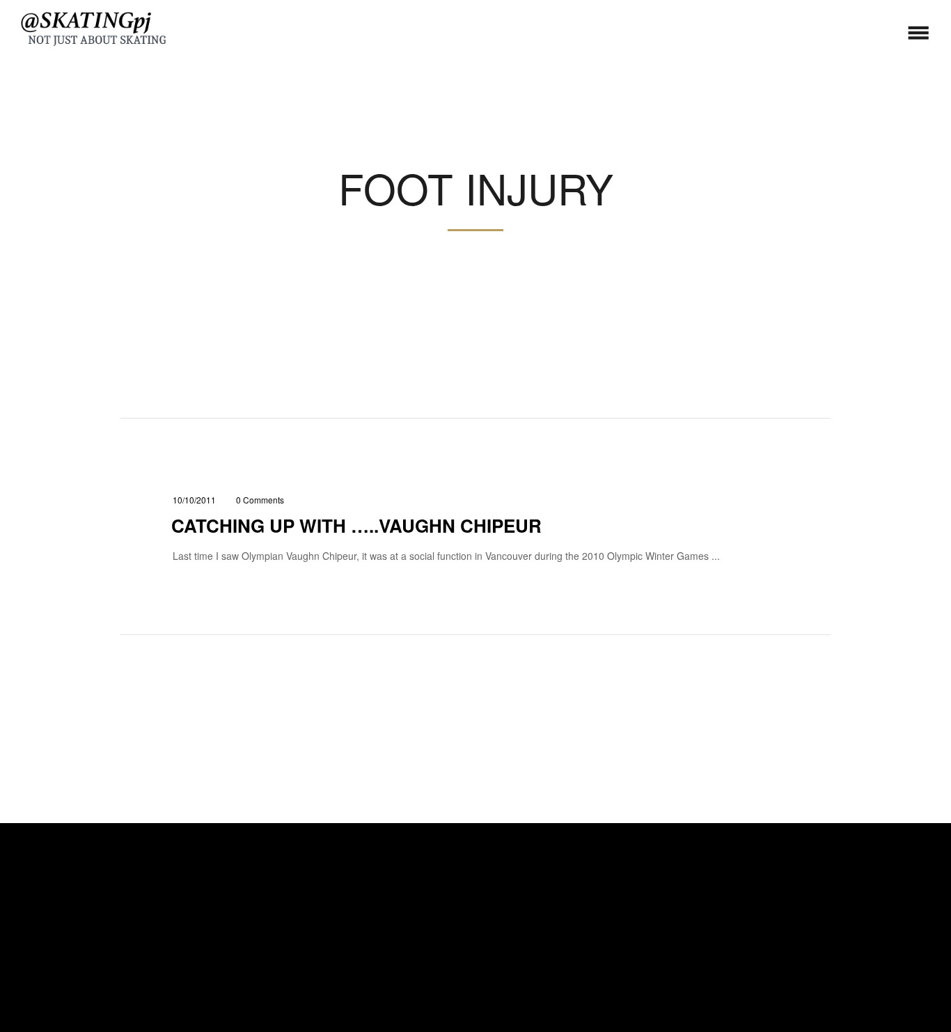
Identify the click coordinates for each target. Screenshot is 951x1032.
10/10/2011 (194, 500)
